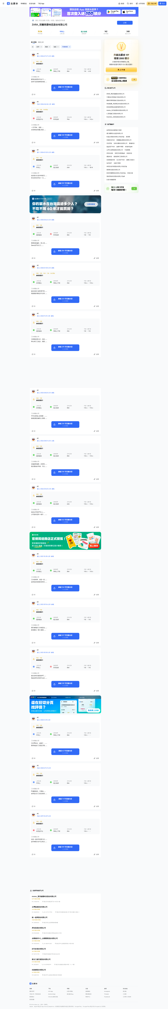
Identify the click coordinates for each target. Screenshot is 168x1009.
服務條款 (88, 991)
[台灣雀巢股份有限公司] (65, 909)
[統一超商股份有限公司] (65, 920)
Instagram (107, 991)
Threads (106, 994)
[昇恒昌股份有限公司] (65, 930)
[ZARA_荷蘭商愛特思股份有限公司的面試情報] (128, 32)
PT (38, 54)
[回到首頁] (33, 20)
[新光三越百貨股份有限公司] (65, 962)
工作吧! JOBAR (127, 996)
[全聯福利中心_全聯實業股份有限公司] (65, 941)
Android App (51, 994)
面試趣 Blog (70, 994)
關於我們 (32, 991)
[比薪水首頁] (33, 984)
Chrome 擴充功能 (53, 996)
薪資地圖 (32, 999)
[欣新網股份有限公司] (65, 972)
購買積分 (32, 996)
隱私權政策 (88, 994)
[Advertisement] (65, 372)
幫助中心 (88, 996)
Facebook (107, 996)
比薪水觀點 (70, 991)
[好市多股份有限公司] (65, 951)
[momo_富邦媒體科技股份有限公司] (65, 899)
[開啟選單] (3, 3)
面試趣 (124, 991)
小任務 (124, 994)
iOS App (50, 991)
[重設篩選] (32, 46)
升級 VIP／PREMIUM (35, 994)
